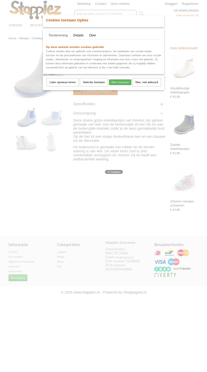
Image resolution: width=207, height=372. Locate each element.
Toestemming (58, 35)
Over (92, 35)
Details (78, 35)
